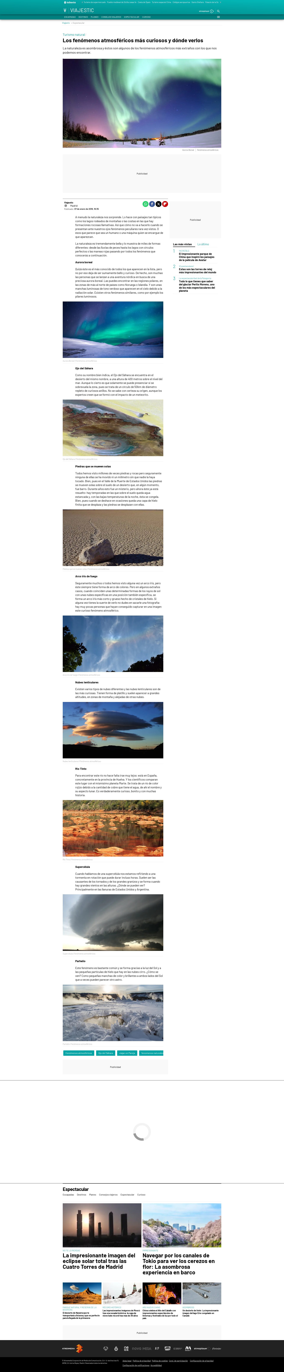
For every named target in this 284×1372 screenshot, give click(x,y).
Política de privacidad (142, 1361)
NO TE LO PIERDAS (71, 1250)
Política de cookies (160, 1361)
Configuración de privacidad (201, 1361)
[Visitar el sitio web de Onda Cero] (167, 1348)
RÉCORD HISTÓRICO (112, 1307)
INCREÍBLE (184, 250)
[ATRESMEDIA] (72, 1348)
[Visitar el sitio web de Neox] (126, 1348)
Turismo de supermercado (95, 2)
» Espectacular (77, 23)
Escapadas (70, 17)
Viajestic (66, 23)
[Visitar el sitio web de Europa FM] (177, 1348)
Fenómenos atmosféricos (79, 1053)
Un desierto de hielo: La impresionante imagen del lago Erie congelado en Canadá (201, 1313)
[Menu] (218, 17)
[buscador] (218, 11)
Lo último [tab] (203, 244)
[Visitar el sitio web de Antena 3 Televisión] (105, 1348)
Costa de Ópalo (144, 2)
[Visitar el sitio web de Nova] (136, 1348)
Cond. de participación (178, 1361)
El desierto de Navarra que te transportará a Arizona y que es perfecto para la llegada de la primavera (81, 1315)
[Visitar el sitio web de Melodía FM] (188, 1348)
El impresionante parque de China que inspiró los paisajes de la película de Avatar (196, 257)
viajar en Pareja (127, 1053)
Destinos (83, 17)
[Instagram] (65, 205)
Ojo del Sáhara (105, 1053)
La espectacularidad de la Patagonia (195, 278)
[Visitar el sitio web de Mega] (147, 1348)
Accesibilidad (156, 1365)
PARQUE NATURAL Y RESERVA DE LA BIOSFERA (79, 1308)
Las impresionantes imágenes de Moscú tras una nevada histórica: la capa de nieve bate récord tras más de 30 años (121, 1313)
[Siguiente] (219, 2)
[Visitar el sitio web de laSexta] (116, 1348)
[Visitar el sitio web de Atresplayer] (202, 1348)
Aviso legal (127, 1361)
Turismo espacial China (161, 2)
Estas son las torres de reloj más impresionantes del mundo (197, 271)
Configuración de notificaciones (136, 1365)
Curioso (146, 17)
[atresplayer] (205, 11)
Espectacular (131, 17)
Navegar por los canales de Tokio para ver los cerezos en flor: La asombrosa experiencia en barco (179, 1263)
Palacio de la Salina (213, 2)
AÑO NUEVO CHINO (151, 1307)
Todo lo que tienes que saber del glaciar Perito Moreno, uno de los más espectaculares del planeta (197, 286)
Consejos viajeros (111, 17)
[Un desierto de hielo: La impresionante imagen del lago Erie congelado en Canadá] (202, 1293)
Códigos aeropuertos (181, 2)
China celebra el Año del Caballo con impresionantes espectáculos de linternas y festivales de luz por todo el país (160, 1314)
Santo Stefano (198, 2)
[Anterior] (81, 2)
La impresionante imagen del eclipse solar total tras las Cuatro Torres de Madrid (99, 1260)
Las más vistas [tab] (182, 244)
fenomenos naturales (152, 1053)
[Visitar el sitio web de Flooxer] (216, 1348)
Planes (94, 17)
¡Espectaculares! (186, 266)
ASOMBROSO (188, 1307)
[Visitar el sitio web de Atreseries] (157, 1348)
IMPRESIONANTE (150, 1250)
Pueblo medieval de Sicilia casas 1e (121, 2)
